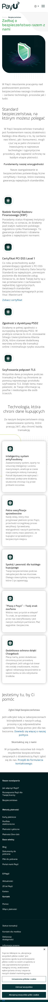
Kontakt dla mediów (11, 932)
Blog (4, 847)
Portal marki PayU (10, 864)
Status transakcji (9, 926)
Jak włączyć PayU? (10, 788)
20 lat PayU (7, 886)
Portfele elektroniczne (8, 823)
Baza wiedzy (8, 840)
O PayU (5, 874)
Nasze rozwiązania (11, 781)
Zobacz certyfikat (12, 300)
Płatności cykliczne (10, 829)
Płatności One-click (10, 834)
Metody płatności (10, 810)
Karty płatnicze (9, 817)
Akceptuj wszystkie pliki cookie (24, 994)
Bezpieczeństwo (9, 800)
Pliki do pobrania (9, 859)
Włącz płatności (9, 909)
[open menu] (43, 6)
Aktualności (7, 881)
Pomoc (5, 904)
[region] (24, 973)
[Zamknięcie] (44, 949)
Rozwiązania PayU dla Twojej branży (12, 794)
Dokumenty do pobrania (9, 852)
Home (4, 17)
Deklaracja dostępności (7, 938)
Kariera (5, 892)
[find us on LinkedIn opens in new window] (3, 1000)
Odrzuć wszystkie (23, 987)
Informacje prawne (10, 946)
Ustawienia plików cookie (24, 979)
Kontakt (6, 897)
